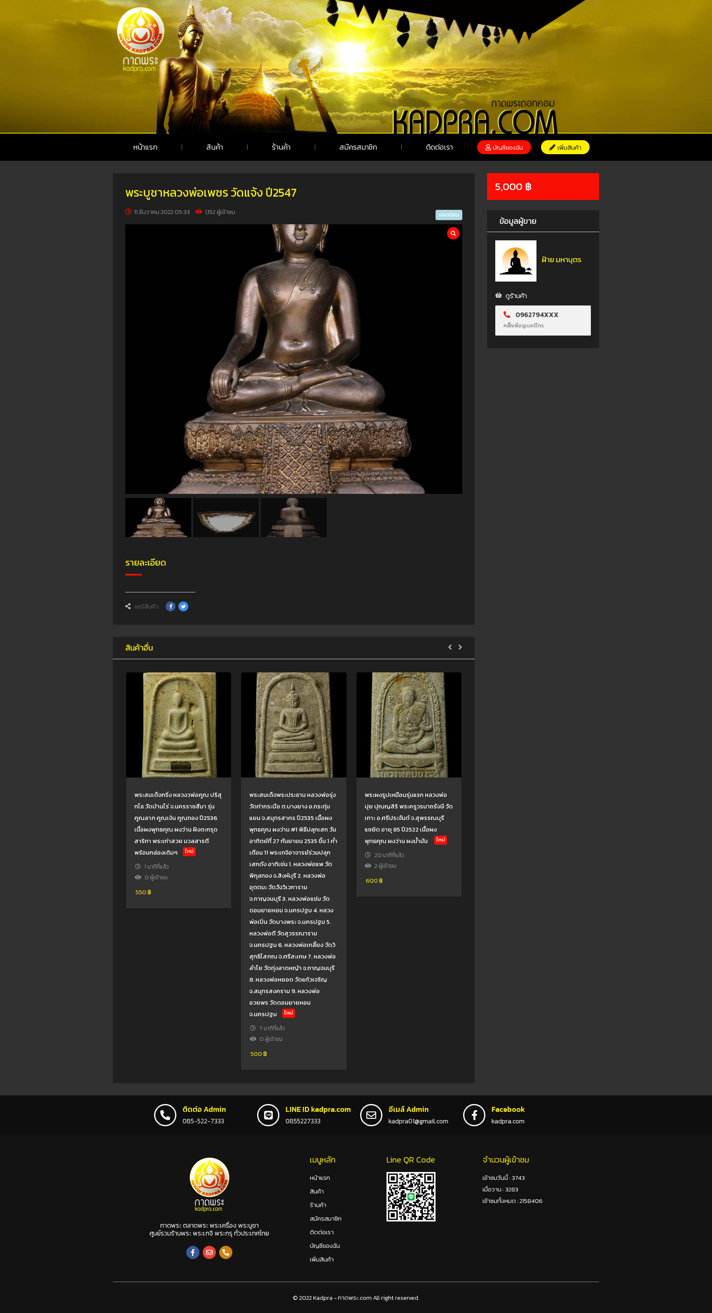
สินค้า (214, 147)
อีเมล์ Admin (409, 1109)
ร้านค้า (281, 147)
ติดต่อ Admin (204, 1109)
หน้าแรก (145, 147)
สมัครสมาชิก (358, 147)
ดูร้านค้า (516, 295)
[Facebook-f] (192, 1252)
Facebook (508, 1109)
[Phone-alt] (225, 1252)
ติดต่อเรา (439, 147)
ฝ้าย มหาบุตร (561, 259)
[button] (504, 147)
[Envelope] (209, 1252)
